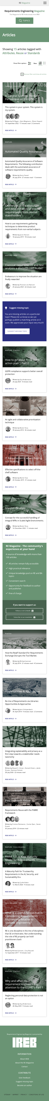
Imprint (15, 1095)
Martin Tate (24, 478)
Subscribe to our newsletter (23, 617)
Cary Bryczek (29, 951)
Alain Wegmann (25, 121)
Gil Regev (15, 121)
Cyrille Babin (24, 883)
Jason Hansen (24, 235)
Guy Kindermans (25, 380)
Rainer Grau (24, 428)
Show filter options (20, 63)
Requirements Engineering (25, 12)
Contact (25, 1066)
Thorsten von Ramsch (27, 285)
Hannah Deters (30, 768)
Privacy (24, 1095)
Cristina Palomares (19, 824)
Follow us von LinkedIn (23, 611)
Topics (26, 20)
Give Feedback (24, 1078)
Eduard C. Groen (18, 768)
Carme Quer (31, 824)
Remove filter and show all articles (35, 74)
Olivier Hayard (37, 121)
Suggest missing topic (17, 331)
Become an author (24, 1085)
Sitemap (7, 1095)
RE (24, 3)
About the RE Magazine (24, 1063)
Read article (9, 130)
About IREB (24, 1059)
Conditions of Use (36, 1095)
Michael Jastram (25, 661)
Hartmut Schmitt (16, 770)
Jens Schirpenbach (26, 709)
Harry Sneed (24, 175)
